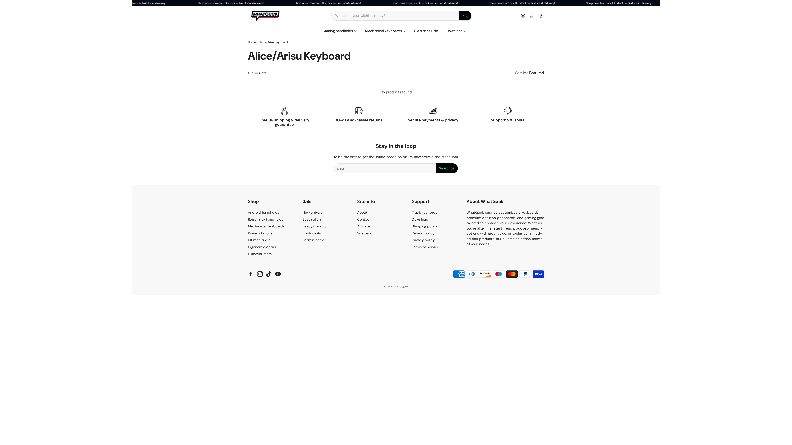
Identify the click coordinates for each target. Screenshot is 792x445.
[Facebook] (251, 274)
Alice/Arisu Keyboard (274, 42)
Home (252, 42)
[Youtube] (278, 274)
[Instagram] (260, 274)
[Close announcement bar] (656, 3)
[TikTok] (269, 274)
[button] (401, 15)
